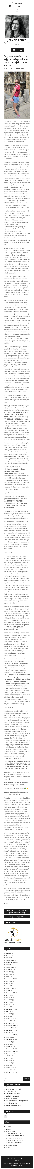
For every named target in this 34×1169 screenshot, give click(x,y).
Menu (19, 50)
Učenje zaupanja (11, 1091)
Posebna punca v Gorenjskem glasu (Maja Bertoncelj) (16, 911)
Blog (7, 903)
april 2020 (9, 1014)
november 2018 (11, 1035)
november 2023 (11, 979)
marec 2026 (9, 958)
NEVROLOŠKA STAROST (15, 1143)
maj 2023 (9, 981)
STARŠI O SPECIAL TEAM (16, 1136)
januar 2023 (9, 990)
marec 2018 (9, 1044)
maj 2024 (9, 974)
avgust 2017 (9, 1053)
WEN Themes (19, 1165)
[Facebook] (17, 10)
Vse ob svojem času (12, 1103)
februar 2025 (10, 967)
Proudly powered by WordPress (13, 1163)
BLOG (8, 1148)
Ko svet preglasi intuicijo (13, 1105)
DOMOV (8, 1127)
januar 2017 (9, 1070)
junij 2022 (9, 995)
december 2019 (10, 1023)
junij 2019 (9, 1032)
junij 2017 (9, 1058)
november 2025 (11, 962)
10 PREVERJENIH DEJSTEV (16, 1138)
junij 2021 (9, 1002)
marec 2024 (9, 976)
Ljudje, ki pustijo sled (12, 1096)
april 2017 (9, 1063)
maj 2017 (9, 1060)
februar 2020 (10, 1018)
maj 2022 (9, 997)
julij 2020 (8, 1011)
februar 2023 (10, 988)
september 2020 (11, 1009)
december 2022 (10, 993)
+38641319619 (18, 3)
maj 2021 (9, 1004)
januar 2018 (9, 1046)
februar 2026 (10, 960)
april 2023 (9, 983)
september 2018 (11, 1039)
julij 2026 (8, 953)
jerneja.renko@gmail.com (18, 6)
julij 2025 (8, 965)
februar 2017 (10, 1067)
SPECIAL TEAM (10, 1131)
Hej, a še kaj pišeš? (17, 917)
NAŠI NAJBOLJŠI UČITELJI (16, 1140)
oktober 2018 (10, 1037)
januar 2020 (9, 1021)
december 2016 (10, 1072)
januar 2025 (9, 969)
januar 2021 (9, 1007)
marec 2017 (9, 1065)
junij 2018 (9, 1042)
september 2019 (11, 1030)
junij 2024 (9, 972)
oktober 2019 (10, 1028)
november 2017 (11, 1051)
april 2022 (9, 1000)
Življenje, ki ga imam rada (14, 1089)
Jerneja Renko (20, 68)
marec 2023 (9, 986)
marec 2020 (9, 1016)
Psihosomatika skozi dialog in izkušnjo (17, 1101)
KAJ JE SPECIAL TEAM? (15, 1133)
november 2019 (11, 1025)
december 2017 (10, 1049)
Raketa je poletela (11, 1098)
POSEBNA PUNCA (11, 1145)
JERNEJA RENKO (17, 40)
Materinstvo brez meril (13, 1094)
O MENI (8, 1129)
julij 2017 (8, 1056)
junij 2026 (9, 955)
